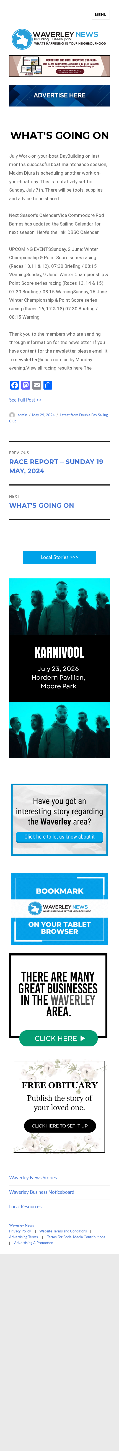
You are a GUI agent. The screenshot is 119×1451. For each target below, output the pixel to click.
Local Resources (25, 1206)
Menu (101, 14)
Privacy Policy (20, 1231)
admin (22, 415)
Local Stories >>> (59, 557)
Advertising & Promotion (33, 1243)
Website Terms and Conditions (63, 1231)
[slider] (53, 753)
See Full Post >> (25, 400)
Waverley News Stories (33, 1177)
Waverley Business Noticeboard (41, 1192)
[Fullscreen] (104, 753)
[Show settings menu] (93, 753)
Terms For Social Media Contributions (76, 1237)
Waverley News (21, 1225)
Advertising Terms (23, 1237)
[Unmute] (82, 753)
